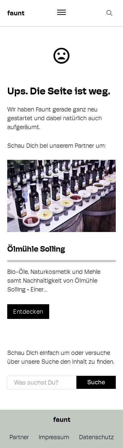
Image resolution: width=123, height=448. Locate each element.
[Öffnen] (61, 12)
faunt (15, 13)
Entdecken (28, 311)
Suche (96, 382)
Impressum (54, 437)
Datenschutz (96, 437)
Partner (19, 437)
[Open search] (110, 13)
